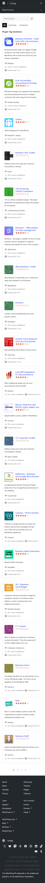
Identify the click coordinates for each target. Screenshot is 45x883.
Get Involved (29, 801)
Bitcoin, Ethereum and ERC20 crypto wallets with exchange (27, 406)
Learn (4, 801)
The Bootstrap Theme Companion (24, 190)
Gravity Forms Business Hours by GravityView (26, 340)
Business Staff (22, 736)
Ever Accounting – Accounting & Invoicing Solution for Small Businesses (25, 81)
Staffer (18, 119)
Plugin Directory (8, 10)
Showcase (28, 782)
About (4, 782)
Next (30, 770)
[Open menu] (41, 3)
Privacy (5, 793)
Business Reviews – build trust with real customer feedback (27, 40)
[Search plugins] (32, 18)
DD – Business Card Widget (22, 585)
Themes (27, 786)
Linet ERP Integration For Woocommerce (25, 373)
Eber (17, 700)
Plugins (26, 790)
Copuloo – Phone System (27, 513)
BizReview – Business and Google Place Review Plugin (27, 475)
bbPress (6, 827)
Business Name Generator (27, 551)
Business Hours (22, 665)
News (4, 786)
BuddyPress (8, 831)
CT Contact (20, 626)
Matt (5, 823)
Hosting (5, 790)
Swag (27, 812)
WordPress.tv (8, 812)
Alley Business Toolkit (25, 266)
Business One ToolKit (25, 153)
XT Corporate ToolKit (25, 438)
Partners (19, 303)
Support (5, 804)
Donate (28, 808)
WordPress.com (9, 819)
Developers (6, 808)
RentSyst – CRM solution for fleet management (26, 229)
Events (26, 804)
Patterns (27, 793)
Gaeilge (10, 841)
